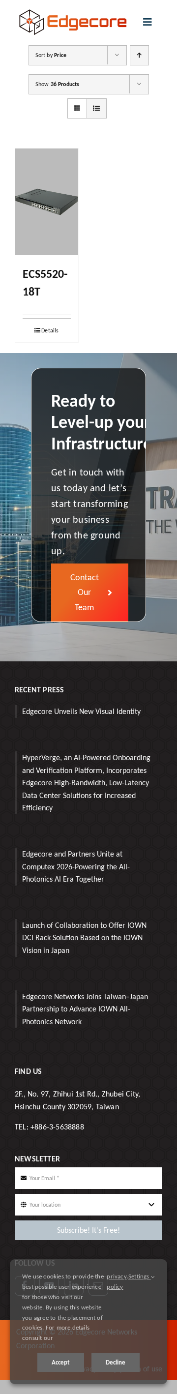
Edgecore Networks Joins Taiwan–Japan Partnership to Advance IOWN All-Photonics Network (85, 1009)
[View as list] (96, 108)
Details (50, 330)
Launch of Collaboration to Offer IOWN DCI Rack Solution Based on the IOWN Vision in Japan (84, 937)
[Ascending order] (139, 55)
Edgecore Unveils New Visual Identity (81, 711)
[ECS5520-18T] (46, 202)
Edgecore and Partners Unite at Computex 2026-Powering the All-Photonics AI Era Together (76, 866)
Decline (115, 1362)
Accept (61, 1362)
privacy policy (116, 1281)
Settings (139, 1276)
